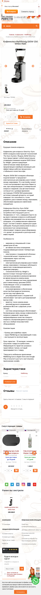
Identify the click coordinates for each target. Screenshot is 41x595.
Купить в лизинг (8, 130)
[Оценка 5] (22, 406)
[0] (28, 18)
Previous (5, 66)
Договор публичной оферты (31, 530)
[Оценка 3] (17, 406)
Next (33, 66)
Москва (6, 1)
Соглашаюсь (20, 592)
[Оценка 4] (19, 406)
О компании (6, 524)
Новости (5, 543)
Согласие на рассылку (29, 544)
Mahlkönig (27, 34)
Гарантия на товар (8, 540)
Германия (24, 376)
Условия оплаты (7, 533)
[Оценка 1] (12, 406)
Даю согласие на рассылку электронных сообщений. (14, 574)
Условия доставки (8, 537)
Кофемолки (19, 34)
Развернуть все (10, 382)
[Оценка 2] (14, 406)
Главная (11, 34)
